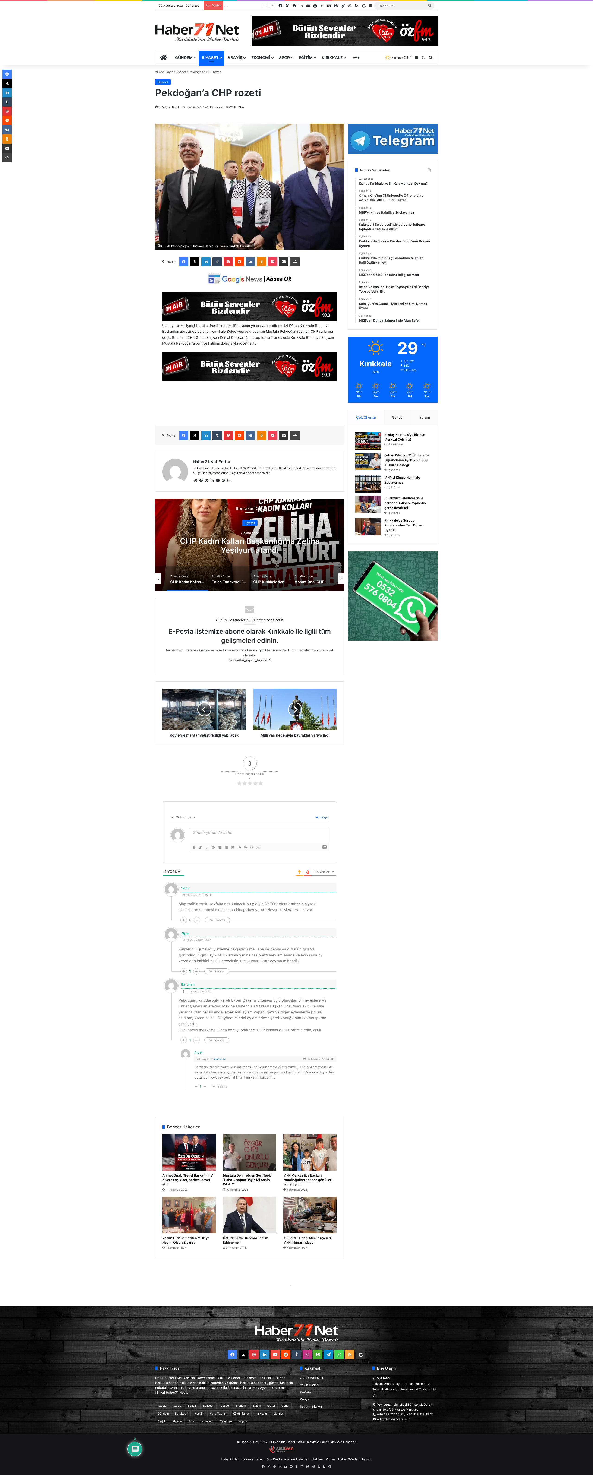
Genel (271, 1405)
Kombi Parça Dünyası (309, 1452)
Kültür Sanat (241, 1413)
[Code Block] (239, 847)
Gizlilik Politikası (311, 1378)
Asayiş (234, 57)
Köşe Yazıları (218, 1413)
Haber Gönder (348, 1459)
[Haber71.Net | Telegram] (393, 139)
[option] (249, 545)
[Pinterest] (228, 261)
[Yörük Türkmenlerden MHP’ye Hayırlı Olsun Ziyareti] (189, 1215)
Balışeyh (208, 1405)
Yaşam (242, 1421)
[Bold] (194, 847)
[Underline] (207, 847)
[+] (258, 847)
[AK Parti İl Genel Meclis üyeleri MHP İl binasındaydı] (310, 1215)
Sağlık (162, 1421)
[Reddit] (239, 261)
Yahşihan (226, 1421)
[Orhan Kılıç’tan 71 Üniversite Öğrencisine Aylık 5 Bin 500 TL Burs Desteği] (368, 461)
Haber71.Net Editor (211, 461)
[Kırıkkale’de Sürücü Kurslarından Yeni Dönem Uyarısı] (368, 526)
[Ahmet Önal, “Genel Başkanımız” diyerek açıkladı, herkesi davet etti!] (189, 1152)
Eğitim (306, 57)
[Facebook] (183, 261)
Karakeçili (181, 1413)
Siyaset (210, 57)
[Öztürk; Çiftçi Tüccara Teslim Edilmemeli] (249, 1215)
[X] (194, 261)
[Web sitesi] (195, 480)
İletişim (367, 1459)
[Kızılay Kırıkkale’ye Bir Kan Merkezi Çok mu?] (368, 441)
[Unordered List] (226, 847)
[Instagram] (229, 480)
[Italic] (200, 847)
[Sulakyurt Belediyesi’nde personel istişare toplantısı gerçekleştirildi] (368, 504)
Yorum (424, 417)
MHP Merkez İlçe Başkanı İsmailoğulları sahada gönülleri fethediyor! (307, 1179)
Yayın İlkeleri (309, 1385)
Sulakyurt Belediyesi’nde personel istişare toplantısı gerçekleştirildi (405, 503)
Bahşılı (192, 1405)
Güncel (398, 417)
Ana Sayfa (165, 72)
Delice (225, 1405)
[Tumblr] (217, 261)
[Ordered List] (220, 847)
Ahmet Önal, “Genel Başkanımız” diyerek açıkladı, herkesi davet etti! (188, 1179)
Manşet (278, 1413)
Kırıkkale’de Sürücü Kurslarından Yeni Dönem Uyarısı (404, 525)
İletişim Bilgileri (311, 1406)
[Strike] (213, 847)
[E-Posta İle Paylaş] (283, 261)
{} (251, 847)
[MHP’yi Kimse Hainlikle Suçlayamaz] (368, 484)
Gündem (184, 57)
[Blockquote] (233, 847)
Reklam (305, 1392)
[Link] (246, 847)
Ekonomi (260, 57)
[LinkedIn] (206, 261)
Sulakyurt (207, 1421)
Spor (284, 57)
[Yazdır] (295, 261)
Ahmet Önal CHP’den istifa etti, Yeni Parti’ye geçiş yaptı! (250, 545)
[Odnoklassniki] (261, 261)
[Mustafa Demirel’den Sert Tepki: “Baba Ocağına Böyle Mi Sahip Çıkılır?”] (249, 1152)
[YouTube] (218, 480)
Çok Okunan (366, 417)
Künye (304, 1399)
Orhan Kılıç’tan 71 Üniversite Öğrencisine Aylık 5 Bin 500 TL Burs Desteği (406, 460)
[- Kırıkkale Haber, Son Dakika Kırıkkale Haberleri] (249, 319)
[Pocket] (272, 261)
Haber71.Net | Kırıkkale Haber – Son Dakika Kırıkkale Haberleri (265, 1459)
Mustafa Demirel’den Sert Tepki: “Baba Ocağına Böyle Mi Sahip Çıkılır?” (248, 1179)
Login (324, 817)
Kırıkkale (332, 57)
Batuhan (220, 1059)
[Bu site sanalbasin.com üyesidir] (281, 1452)
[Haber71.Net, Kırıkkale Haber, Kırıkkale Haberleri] (197, 31)
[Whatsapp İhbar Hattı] (393, 596)
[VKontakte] (250, 261)
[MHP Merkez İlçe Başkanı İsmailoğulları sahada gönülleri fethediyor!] (310, 1152)
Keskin (199, 1413)
